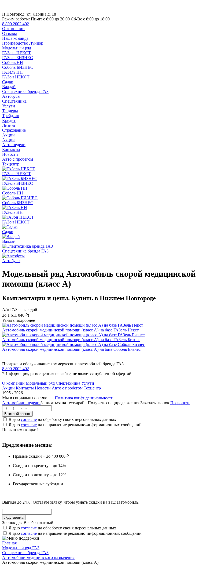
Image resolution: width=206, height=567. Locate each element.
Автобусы (11, 96)
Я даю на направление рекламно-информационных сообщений (75, 424)
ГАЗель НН (12, 72)
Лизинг (9, 125)
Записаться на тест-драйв (64, 402)
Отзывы (9, 33)
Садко (7, 82)
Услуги (8, 106)
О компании (13, 28)
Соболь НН (12, 62)
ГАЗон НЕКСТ (16, 77)
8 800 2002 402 (15, 23)
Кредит (9, 120)
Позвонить (180, 402)
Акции (8, 135)
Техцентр (10, 164)
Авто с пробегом (17, 159)
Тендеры (10, 111)
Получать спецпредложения (114, 402)
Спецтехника (14, 101)
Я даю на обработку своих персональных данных (62, 419)
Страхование (14, 130)
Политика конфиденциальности (84, 398)
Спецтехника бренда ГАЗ (25, 91)
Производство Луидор (22, 43)
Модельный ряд (16, 48)
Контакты (11, 149)
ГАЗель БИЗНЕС (17, 57)
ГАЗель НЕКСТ (16, 52)
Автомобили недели (21, 402)
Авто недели (13, 144)
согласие (29, 419)
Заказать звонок (154, 402)
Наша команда (15, 38)
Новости (10, 154)
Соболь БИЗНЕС (17, 67)
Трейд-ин (10, 115)
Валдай (9, 86)
